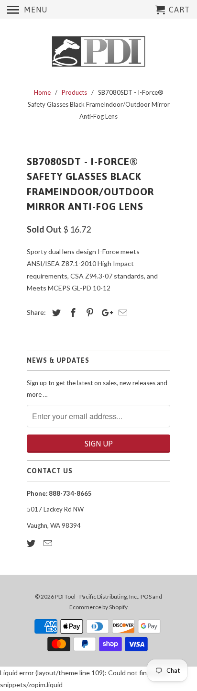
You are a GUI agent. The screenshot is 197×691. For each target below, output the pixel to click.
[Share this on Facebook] (71, 312)
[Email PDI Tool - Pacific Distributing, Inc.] (49, 543)
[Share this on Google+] (104, 312)
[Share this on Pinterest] (88, 312)
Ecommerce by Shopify (98, 607)
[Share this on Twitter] (55, 312)
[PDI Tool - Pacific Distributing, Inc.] (98, 51)
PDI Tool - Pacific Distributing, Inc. (96, 596)
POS (146, 596)
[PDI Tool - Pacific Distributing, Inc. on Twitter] (32, 543)
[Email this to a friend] (121, 312)
